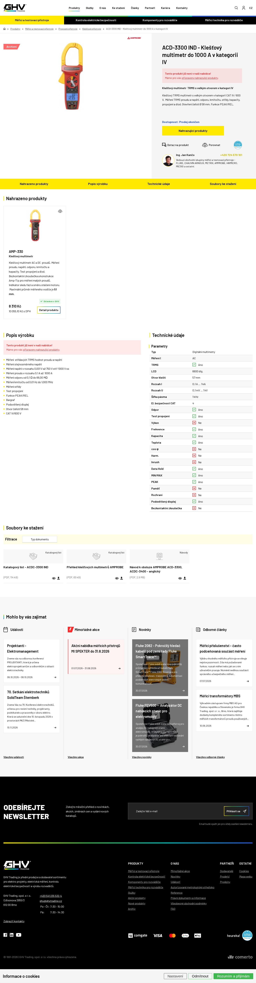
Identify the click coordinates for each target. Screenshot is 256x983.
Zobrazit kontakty (13, 921)
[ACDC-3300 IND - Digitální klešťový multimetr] (70, 76)
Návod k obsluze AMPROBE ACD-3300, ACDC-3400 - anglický (156, 569)
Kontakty (181, 7)
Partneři (150, 7)
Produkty (74, 7)
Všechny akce (76, 757)
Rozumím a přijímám (233, 976)
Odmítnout (200, 976)
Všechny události (13, 757)
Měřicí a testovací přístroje (32, 20)
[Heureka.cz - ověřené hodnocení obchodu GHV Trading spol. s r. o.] (238, 145)
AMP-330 (16, 251)
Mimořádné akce (87, 629)
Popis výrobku (98, 184)
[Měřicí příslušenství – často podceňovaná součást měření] (224, 663)
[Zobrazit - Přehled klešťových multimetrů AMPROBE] (96, 556)
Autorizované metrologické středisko (192, 887)
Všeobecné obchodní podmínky (189, 903)
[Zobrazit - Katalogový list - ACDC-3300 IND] (33, 556)
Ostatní (245, 863)
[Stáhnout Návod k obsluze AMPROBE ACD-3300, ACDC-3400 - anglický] (185, 578)
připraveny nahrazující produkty (200, 77)
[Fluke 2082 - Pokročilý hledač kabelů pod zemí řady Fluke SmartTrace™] (160, 667)
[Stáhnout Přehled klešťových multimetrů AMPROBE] (121, 578)
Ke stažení (118, 7)
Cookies (244, 871)
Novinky (145, 629)
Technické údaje (158, 184)
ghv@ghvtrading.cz (51, 900)
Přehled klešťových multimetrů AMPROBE (95, 567)
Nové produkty (136, 903)
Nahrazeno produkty (34, 184)
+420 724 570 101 (231, 154)
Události (16, 629)
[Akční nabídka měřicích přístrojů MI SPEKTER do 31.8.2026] (96, 656)
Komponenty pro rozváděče (160, 20)
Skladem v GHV (51, 301)
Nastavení (175, 976)
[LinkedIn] (11, 935)
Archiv (131, 908)
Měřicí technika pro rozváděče (145, 887)
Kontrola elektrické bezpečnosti (96, 20)
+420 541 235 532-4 (51, 895)
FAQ (173, 908)
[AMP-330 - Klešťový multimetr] (34, 226)
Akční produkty (136, 898)
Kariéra (165, 7)
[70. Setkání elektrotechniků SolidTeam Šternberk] (32, 709)
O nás (102, 7)
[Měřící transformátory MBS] (224, 710)
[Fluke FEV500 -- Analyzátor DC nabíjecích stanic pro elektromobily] (160, 725)
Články (135, 7)
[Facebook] (5, 935)
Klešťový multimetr (21, 256)
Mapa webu (245, 876)
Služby (89, 7)
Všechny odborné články (210, 757)
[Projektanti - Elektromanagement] (32, 661)
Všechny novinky (141, 757)
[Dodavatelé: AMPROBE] (134, 38)
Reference (177, 892)
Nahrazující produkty (193, 131)
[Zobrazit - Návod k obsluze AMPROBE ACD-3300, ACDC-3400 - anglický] (159, 556)
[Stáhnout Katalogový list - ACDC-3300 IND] (58, 578)
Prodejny (225, 881)
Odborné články (215, 629)
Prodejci (225, 876)
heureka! (233, 935)
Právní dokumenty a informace (188, 898)
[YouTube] (18, 935)
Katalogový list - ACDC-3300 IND (25, 567)
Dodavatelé (226, 871)
